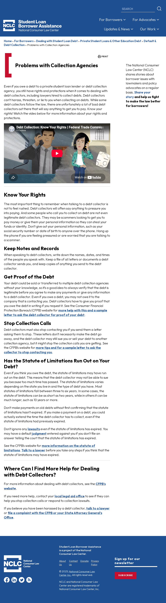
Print (104, 56)
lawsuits (34, 429)
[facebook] (7, 581)
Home (8, 41)
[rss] (29, 581)
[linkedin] (14, 581)
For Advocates (144, 19)
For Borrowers (110, 19)
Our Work (148, 29)
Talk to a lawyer (33, 450)
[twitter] (21, 581)
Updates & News (117, 29)
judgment (39, 433)
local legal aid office (70, 496)
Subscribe (125, 575)
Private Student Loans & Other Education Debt (110, 41)
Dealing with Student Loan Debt (57, 41)
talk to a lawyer (98, 508)
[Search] (159, 8)
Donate (84, 560)
